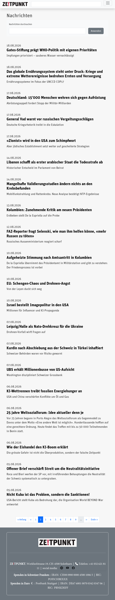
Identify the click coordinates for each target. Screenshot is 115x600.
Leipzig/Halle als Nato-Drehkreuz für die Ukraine (45, 326)
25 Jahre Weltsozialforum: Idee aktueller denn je (45, 413)
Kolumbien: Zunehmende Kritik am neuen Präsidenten (49, 210)
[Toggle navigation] (108, 3)
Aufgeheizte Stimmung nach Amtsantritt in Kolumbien (49, 258)
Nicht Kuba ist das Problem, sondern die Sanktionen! (48, 495)
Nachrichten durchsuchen (20, 24)
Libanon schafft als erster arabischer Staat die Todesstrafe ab (55, 162)
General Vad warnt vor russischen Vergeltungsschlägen (50, 119)
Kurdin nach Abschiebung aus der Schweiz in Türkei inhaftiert (55, 348)
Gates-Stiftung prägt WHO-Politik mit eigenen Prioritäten (52, 50)
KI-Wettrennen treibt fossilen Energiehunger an (44, 391)
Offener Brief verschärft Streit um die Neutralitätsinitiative (53, 469)
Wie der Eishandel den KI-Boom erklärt (37, 447)
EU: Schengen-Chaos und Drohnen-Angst (38, 283)
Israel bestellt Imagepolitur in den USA (38, 305)
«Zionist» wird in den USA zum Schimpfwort (41, 141)
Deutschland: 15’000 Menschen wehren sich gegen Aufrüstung (56, 98)
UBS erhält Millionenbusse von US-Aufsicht (40, 370)
